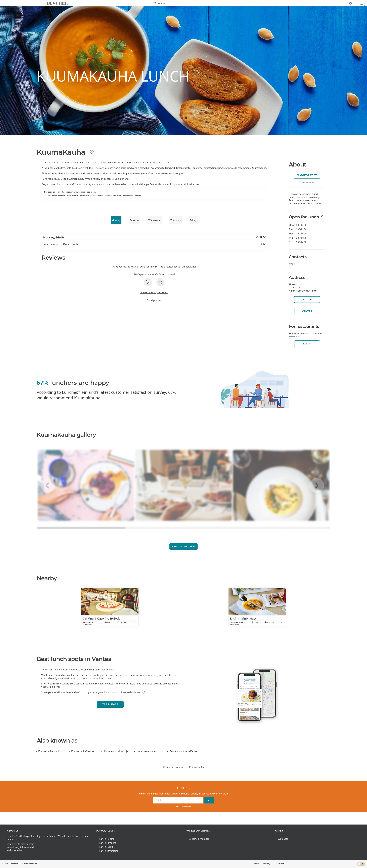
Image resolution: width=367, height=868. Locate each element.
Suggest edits (307, 175)
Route (307, 299)
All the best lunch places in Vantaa (59, 669)
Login (307, 343)
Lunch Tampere (107, 842)
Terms (256, 864)
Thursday (175, 220)
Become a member (199, 838)
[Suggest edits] (257, 237)
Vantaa (307, 311)
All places (283, 838)
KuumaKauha (196, 767)
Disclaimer (279, 864)
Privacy (266, 864)
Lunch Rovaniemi (108, 850)
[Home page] (57, 3)
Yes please (110, 704)
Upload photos (183, 546)
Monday (116, 220)
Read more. (91, 192)
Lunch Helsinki (107, 838)
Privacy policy (185, 806)
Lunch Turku (106, 846)
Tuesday (134, 220)
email (292, 263)
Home (166, 767)
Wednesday (154, 220)
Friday (193, 220)
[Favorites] (350, 3)
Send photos (154, 300)
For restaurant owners (307, 182)
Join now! (294, 336)
